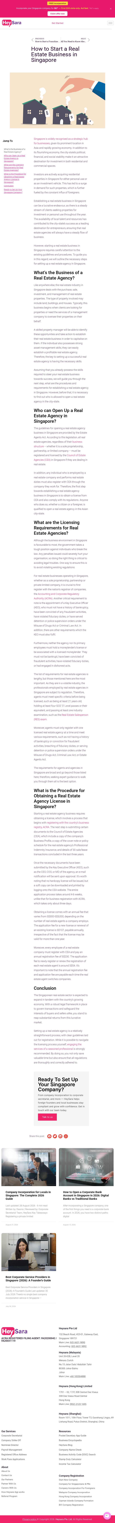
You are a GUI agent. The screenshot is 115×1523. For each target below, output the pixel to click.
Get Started (57, 23)
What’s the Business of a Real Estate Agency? (14, 150)
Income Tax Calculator (70, 1464)
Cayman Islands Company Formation (76, 1500)
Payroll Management (11, 1449)
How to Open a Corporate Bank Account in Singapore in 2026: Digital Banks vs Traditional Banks (86, 1195)
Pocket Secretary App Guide (72, 1435)
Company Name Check (70, 1449)
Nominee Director (10, 1445)
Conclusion (9, 186)
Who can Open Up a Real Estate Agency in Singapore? (14, 158)
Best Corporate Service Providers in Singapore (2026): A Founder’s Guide (28, 1278)
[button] (49, 1136)
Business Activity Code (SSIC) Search (77, 1454)
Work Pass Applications (13, 1459)
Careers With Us (9, 1488)
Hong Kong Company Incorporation (75, 1496)
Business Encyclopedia (70, 1440)
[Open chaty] (107, 1516)
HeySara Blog (65, 1445)
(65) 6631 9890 (77, 1342)
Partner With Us (8, 1483)
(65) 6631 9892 (79, 1346)
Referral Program (9, 1496)
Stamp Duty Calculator (70, 1459)
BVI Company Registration (71, 1505)
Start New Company (68, 1480)
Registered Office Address (14, 1454)
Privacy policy (30, 1519)
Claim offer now (57, 14)
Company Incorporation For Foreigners (77, 1488)
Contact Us (6, 1475)
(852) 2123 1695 (78, 1404)
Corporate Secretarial (11, 1435)
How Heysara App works (13, 1492)
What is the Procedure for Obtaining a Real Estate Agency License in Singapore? (15, 178)
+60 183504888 (78, 1376)
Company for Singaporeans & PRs (74, 1484)
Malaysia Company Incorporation (74, 1492)
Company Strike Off (11, 1440)
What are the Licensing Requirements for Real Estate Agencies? (14, 167)
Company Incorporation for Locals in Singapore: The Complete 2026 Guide (28, 1195)
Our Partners (7, 1479)
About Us (5, 1471)
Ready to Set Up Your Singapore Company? (13, 190)
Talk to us (47, 1117)
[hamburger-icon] (110, 23)
